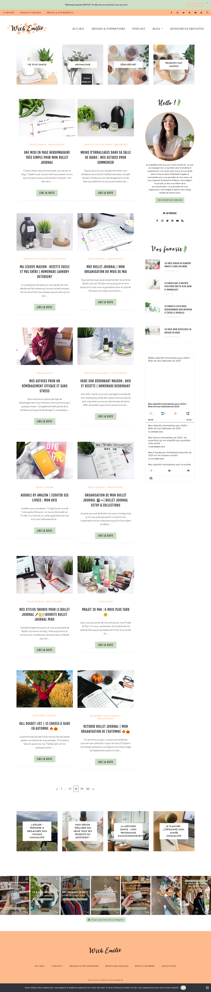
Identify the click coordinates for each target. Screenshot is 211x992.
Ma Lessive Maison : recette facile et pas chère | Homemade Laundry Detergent (45, 272)
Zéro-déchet (121, 144)
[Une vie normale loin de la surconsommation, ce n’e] (45, 895)
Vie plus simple (103, 144)
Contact (57, 966)
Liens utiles (168, 966)
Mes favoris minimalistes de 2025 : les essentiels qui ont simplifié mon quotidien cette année (169, 440)
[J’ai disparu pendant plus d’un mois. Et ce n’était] (196, 895)
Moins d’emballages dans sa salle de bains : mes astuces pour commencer (106, 157)
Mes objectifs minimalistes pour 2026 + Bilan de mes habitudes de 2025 (168, 427)
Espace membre (145, 966)
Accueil (78, 28)
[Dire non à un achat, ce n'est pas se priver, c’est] (14, 895)
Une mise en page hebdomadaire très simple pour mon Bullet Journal (47, 157)
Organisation (56, 144)
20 (88, 789)
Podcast (139, 28)
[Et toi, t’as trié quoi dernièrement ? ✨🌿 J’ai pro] (166, 895)
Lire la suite (47, 192)
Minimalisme (106, 601)
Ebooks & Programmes (84, 966)
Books (39, 487)
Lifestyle (89, 144)
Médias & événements (60, 12)
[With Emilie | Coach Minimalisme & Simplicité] (27, 28)
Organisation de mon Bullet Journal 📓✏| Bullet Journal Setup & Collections (105, 500)
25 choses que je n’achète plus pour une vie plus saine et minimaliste (178, 286)
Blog (156, 28)
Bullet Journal (38, 144)
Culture (48, 487)
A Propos (8, 12)
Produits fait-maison (35, 258)
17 (69, 789)
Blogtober (39, 715)
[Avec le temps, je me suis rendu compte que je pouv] (105, 895)
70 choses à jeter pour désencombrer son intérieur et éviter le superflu (178, 309)
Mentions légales (116, 966)
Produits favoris (30, 12)
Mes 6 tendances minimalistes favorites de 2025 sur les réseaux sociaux (169, 454)
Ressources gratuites (187, 28)
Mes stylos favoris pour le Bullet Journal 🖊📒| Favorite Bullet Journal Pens (44, 615)
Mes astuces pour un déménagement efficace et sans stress (45, 386)
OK (183, 987)
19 (81, 789)
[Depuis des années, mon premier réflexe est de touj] (75, 895)
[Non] (207, 987)
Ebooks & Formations (108, 28)
